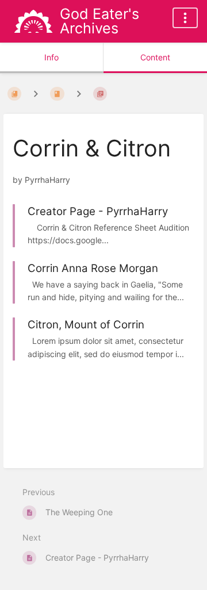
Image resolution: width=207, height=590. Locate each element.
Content (155, 57)
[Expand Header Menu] (185, 17)
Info (51, 57)
